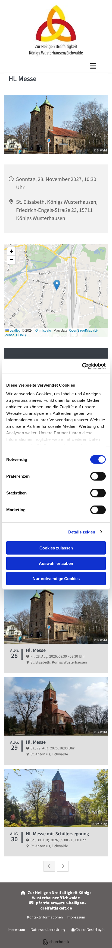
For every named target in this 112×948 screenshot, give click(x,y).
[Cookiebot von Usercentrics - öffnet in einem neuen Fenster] (82, 366)
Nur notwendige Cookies (56, 578)
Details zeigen (81, 531)
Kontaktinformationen (45, 917)
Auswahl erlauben (56, 563)
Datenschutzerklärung (47, 929)
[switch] (98, 476)
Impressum (76, 917)
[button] (56, 65)
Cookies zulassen (56, 548)
